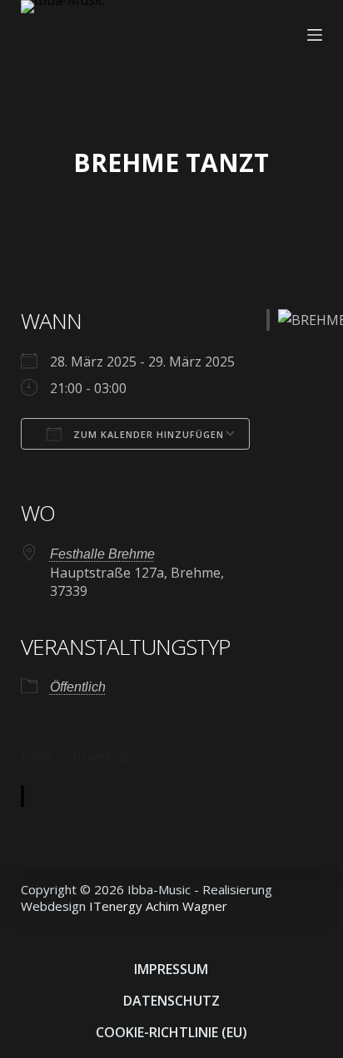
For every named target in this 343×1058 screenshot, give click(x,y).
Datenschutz (171, 1001)
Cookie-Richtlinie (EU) (171, 1032)
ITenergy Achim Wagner (158, 906)
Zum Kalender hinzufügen (147, 434)
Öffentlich (78, 687)
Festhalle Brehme (102, 554)
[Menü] (314, 34)
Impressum (171, 969)
